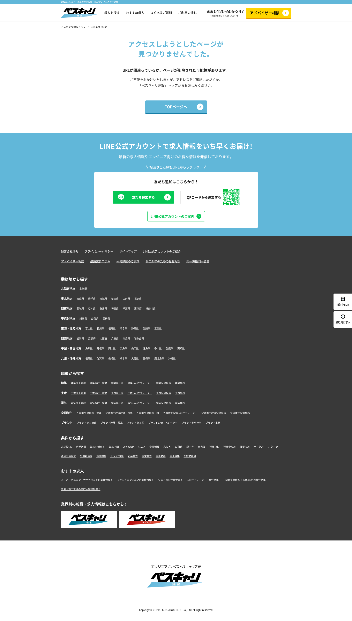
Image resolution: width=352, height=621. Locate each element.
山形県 (126, 299)
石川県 (100, 328)
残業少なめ (229, 447)
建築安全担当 (163, 383)
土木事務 (180, 393)
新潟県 (83, 318)
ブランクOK (117, 456)
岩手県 (92, 299)
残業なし (214, 447)
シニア (141, 447)
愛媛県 (169, 348)
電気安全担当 (163, 403)
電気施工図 (117, 403)
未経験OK (66, 447)
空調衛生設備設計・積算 (119, 413)
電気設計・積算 (98, 403)
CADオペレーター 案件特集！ (204, 480)
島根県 (100, 348)
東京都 (138, 308)
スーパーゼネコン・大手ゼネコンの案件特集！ (87, 480)
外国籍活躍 (86, 456)
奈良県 (126, 338)
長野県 (106, 318)
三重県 (158, 328)
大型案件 (147, 456)
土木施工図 (117, 393)
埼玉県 (115, 308)
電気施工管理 (78, 403)
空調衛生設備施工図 (148, 413)
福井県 (112, 328)
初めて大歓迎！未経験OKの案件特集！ (246, 480)
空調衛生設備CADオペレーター (180, 413)
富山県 (89, 328)
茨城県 (80, 308)
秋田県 (115, 299)
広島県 (123, 348)
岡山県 (112, 348)
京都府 (92, 338)
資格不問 (114, 447)
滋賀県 (80, 338)
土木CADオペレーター (140, 393)
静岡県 (135, 328)
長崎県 (112, 358)
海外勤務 (101, 456)
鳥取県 (89, 348)
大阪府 (103, 338)
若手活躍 (81, 447)
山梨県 (94, 318)
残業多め (245, 447)
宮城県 (103, 299)
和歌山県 (139, 338)
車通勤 (178, 447)
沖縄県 (172, 358)
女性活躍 (154, 447)
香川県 (158, 348)
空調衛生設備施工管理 (89, 413)
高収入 (167, 447)
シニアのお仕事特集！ (170, 480)
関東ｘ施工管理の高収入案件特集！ (80, 489)
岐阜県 (123, 328)
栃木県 (92, 308)
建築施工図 (117, 383)
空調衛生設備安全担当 (213, 413)
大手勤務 (161, 456)
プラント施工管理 (86, 423)
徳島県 (146, 348)
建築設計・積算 (98, 383)
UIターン (273, 447)
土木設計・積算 (98, 393)
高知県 (181, 348)
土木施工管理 (78, 393)
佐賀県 (100, 358)
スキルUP (128, 447)
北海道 (83, 288)
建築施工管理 (78, 383)
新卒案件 (133, 456)
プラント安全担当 (191, 423)
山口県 (135, 348)
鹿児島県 (159, 358)
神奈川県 (151, 308)
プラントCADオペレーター (163, 423)
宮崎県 (146, 358)
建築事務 (180, 383)
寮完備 (201, 447)
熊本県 (123, 358)
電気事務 (180, 403)
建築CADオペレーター (140, 383)
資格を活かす (97, 447)
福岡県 (89, 358)
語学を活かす (68, 456)
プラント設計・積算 (111, 423)
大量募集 (175, 456)
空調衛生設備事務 (240, 413)
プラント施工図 (135, 423)
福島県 (138, 299)
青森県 (80, 299)
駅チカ (190, 447)
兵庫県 (115, 338)
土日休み (259, 447)
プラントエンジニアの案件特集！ (135, 480)
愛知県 (146, 328)
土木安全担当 (163, 393)
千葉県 (126, 308)
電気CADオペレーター (140, 403)
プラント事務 (212, 423)
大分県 (135, 358)
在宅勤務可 (190, 456)
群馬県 (103, 308)
